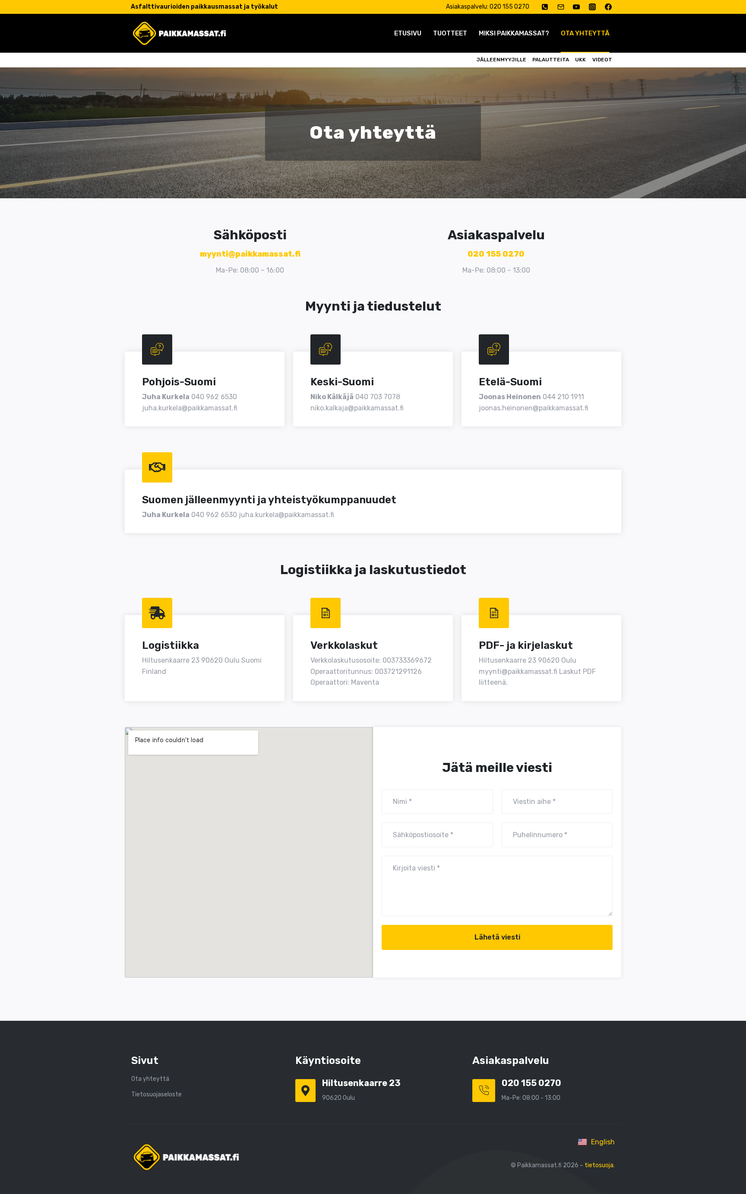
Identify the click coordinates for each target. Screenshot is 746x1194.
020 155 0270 (496, 254)
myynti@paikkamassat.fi (250, 254)
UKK (580, 60)
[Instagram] (592, 7)
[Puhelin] (545, 7)
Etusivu (407, 33)
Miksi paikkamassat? (514, 33)
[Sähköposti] (561, 7)
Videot (602, 60)
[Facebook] (608, 7)
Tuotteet (450, 33)
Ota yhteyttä (585, 33)
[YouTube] (576, 7)
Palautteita (550, 60)
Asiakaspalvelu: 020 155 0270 (487, 6)
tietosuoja (599, 1165)
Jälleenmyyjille (501, 60)
